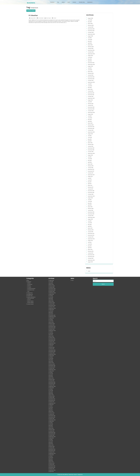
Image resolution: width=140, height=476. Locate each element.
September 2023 (91, 64)
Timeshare (52, 2)
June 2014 (90, 244)
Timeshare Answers (31, 288)
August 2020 (90, 114)
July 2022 (89, 84)
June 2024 (90, 57)
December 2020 (91, 107)
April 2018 (90, 162)
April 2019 (90, 140)
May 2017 (89, 181)
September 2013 (91, 260)
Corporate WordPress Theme (64, 474)
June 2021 (90, 101)
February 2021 (90, 103)
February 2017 (90, 187)
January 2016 (90, 210)
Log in (89, 271)
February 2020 (91, 125)
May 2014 (90, 245)
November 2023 (91, 62)
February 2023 (91, 73)
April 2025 (90, 43)
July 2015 (89, 221)
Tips (58, 2)
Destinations (89, 2)
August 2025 (90, 36)
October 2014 (90, 237)
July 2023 (90, 68)
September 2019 (91, 132)
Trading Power (30, 292)
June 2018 (90, 158)
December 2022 (91, 76)
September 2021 (91, 98)
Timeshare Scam (31, 289)
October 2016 (90, 194)
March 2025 (90, 44)
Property (29, 287)
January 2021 (90, 105)
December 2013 (91, 254)
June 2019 (90, 137)
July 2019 (89, 135)
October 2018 (90, 151)
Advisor (63, 2)
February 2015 (90, 229)
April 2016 (90, 205)
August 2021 (90, 100)
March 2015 (90, 228)
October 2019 (90, 130)
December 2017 (91, 169)
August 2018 (90, 155)
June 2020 (90, 117)
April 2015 (90, 226)
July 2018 (89, 157)
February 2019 (90, 144)
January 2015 (90, 231)
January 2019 (90, 146)
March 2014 (90, 249)
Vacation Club (82, 2)
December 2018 (91, 148)
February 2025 (91, 46)
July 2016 (89, 199)
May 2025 (90, 41)
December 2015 (91, 212)
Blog (28, 280)
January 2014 (90, 253)
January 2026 (90, 27)
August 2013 (90, 261)
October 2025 (91, 32)
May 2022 (90, 87)
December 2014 (91, 233)
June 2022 (90, 85)
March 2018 (90, 164)
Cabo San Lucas (31, 298)
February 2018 (90, 165)
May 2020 (90, 119)
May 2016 (89, 203)
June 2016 (90, 201)
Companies (30, 284)
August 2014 (90, 240)
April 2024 (90, 60)
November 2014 (91, 235)
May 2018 (89, 160)
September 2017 (91, 174)
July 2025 (90, 37)
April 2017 (90, 183)
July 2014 (89, 242)
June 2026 (90, 20)
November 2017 (91, 171)
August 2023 (90, 66)
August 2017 (90, 176)
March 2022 (90, 89)
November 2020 (91, 108)
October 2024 (91, 52)
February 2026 (91, 25)
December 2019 (91, 126)
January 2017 (90, 189)
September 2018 (91, 153)
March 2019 (90, 142)
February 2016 (90, 208)
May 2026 (90, 21)
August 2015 (90, 219)
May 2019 (89, 139)
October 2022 (90, 80)
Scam (69, 2)
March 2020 (90, 123)
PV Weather (33, 15)
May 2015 (90, 224)
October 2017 (90, 173)
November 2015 (91, 213)
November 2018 (91, 149)
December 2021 (91, 92)
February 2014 (90, 251)
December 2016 (91, 190)
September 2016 (91, 196)
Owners (29, 285)
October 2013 (90, 258)
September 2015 (91, 217)
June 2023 (90, 69)
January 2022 (90, 91)
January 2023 (90, 75)
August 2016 (90, 197)
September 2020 (91, 112)
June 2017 (90, 180)
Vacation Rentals (30, 304)
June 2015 (90, 222)
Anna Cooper (47, 18)
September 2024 (91, 53)
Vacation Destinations (31, 297)
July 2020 (90, 116)
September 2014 (91, 238)
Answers (74, 2)
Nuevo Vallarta (30, 301)
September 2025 (91, 34)
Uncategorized (30, 294)
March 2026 (90, 23)
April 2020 (90, 121)
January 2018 (90, 167)
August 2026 (90, 18)
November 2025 (91, 30)
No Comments (39, 18)
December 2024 (91, 50)
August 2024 (90, 55)
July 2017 (89, 178)
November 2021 (91, 94)
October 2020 (90, 110)
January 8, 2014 (33, 18)
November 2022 (91, 78)
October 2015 (90, 215)
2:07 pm (53, 18)
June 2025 (90, 39)
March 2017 (90, 185)
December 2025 (91, 28)
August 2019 (90, 133)
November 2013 (91, 256)
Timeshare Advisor (31, 10)
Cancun (29, 299)
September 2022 (91, 82)
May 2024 (90, 59)
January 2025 (90, 48)
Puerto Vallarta (31, 302)
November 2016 (91, 192)
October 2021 (90, 96)
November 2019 (91, 128)
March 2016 (90, 206)
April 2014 (90, 247)
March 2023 (90, 71)
